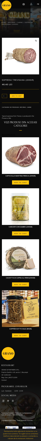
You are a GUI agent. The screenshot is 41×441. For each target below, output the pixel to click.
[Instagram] (8, 401)
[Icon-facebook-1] (3, 401)
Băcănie (11, 22)
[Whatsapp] (13, 401)
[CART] (23, 4)
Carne (20, 22)
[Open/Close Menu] (38, 4)
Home (3, 22)
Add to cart (17, 96)
